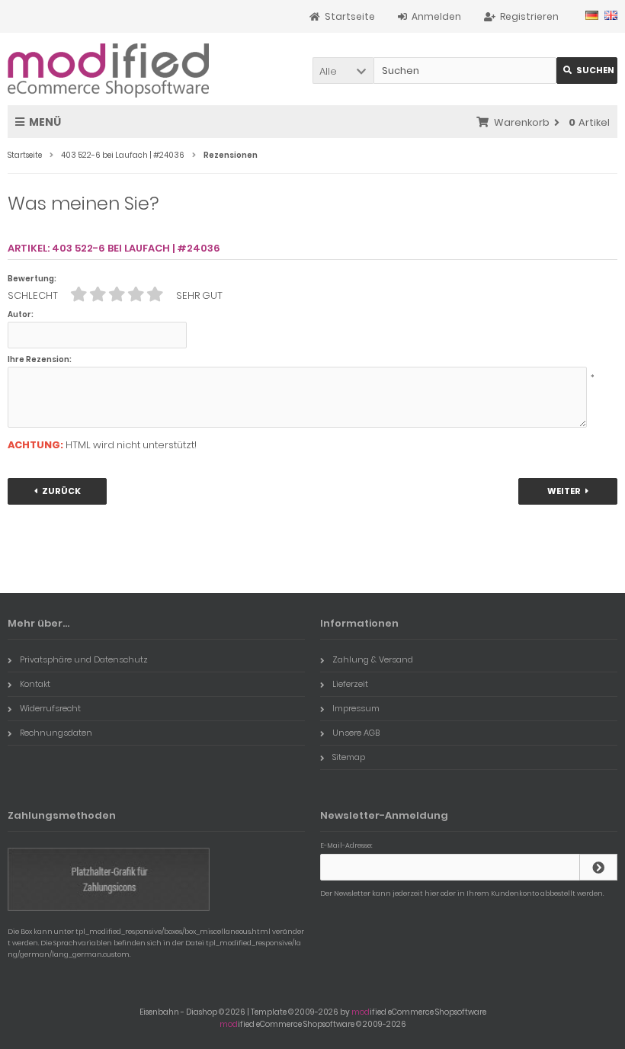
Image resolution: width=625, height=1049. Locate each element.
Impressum (356, 708)
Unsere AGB (356, 733)
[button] (342, 70)
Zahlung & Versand (372, 659)
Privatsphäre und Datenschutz (84, 659)
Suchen (587, 70)
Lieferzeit (350, 684)
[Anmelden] (598, 867)
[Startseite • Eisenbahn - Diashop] (109, 69)
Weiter (568, 491)
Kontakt (35, 684)
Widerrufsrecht (50, 708)
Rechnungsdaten (56, 733)
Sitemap (348, 757)
